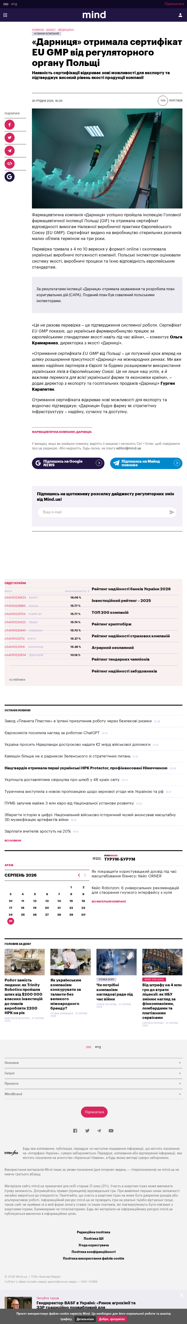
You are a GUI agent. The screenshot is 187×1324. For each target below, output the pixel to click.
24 (11, 914)
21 (59, 907)
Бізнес (51, 30)
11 (22, 900)
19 (34, 907)
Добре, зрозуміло (112, 1319)
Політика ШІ (94, 1238)
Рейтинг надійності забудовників (124, 671)
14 (59, 900)
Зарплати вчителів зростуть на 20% (38, 831)
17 (10, 907)
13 (47, 900)
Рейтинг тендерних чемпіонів (121, 659)
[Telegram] (99, 1131)
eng (14, 4)
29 (71, 914)
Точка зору (106, 979)
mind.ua (168, 1169)
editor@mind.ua (128, 448)
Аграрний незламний (113, 648)
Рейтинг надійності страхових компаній (131, 636)
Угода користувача (93, 1245)
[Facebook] (75, 1131)
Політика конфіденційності (94, 1252)
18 (22, 907)
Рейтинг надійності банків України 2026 (131, 589)
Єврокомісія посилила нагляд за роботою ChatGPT (52, 733)
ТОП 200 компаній (110, 613)
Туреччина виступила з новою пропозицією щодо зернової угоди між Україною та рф (84, 792)
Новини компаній (46, 33)
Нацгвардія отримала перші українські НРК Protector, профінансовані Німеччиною (86, 768)
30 (83, 914)
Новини (38, 30)
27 (47, 914)
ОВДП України (15, 583)
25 (23, 914)
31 (10, 921)
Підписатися (174, 4)
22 (71, 907)
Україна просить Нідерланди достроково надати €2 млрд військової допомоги (78, 744)
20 (47, 907)
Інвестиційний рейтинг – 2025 (121, 601)
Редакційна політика (93, 1232)
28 (59, 914)
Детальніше (85, 1319)
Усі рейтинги (17, 680)
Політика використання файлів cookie (93, 1258)
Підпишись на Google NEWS (63, 463)
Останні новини (18, 710)
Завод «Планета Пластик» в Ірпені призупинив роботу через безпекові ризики (78, 721)
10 (11, 900)
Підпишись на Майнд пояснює (141, 463)
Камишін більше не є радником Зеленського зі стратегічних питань (67, 756)
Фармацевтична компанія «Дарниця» (62, 432)
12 (34, 900)
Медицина (66, 30)
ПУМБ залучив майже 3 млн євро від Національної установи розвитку (69, 803)
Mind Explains (154, 979)
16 (83, 900)
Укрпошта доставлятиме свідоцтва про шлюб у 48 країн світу (62, 780)
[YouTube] (111, 1131)
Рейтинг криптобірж (112, 624)
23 (83, 907)
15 (71, 900)
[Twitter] (87, 1131)
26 (35, 914)
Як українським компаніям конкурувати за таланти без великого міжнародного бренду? (65, 994)
